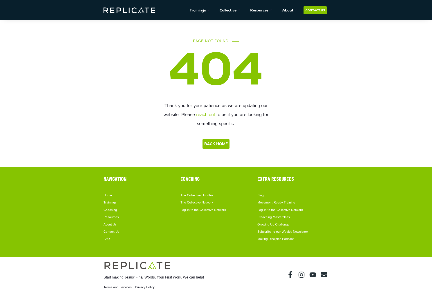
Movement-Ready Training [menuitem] (276, 202)
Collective (228, 10)
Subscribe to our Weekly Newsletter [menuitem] (282, 231)
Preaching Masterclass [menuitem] (273, 217)
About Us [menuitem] (110, 224)
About (287, 10)
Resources (259, 10)
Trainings (198, 10)
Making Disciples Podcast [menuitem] (275, 239)
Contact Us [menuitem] (111, 231)
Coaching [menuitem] (110, 210)
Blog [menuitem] (260, 195)
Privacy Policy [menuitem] (145, 287)
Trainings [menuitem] (110, 202)
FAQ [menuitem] (107, 239)
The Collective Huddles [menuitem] (196, 195)
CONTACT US (315, 10)
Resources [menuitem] (111, 217)
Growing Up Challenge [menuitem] (273, 224)
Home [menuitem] (108, 195)
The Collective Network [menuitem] (196, 202)
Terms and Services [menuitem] (118, 287)
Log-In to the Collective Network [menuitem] (203, 210)
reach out (205, 114)
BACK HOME (216, 144)
